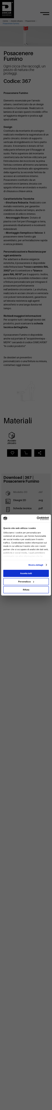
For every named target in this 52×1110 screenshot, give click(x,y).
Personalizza (24, 581)
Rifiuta (26, 590)
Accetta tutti (26, 573)
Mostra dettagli (35, 565)
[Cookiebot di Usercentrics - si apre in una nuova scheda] (37, 518)
